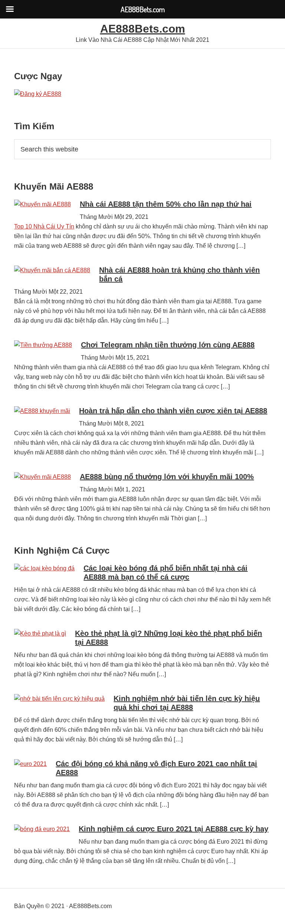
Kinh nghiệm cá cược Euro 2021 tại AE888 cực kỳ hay (173, 829)
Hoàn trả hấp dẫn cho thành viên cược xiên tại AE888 (173, 411)
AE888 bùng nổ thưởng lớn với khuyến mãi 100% (167, 477)
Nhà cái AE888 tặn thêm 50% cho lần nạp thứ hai (166, 204)
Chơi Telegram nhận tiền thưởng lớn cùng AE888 (168, 345)
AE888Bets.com (142, 29)
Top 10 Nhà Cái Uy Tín (44, 226)
